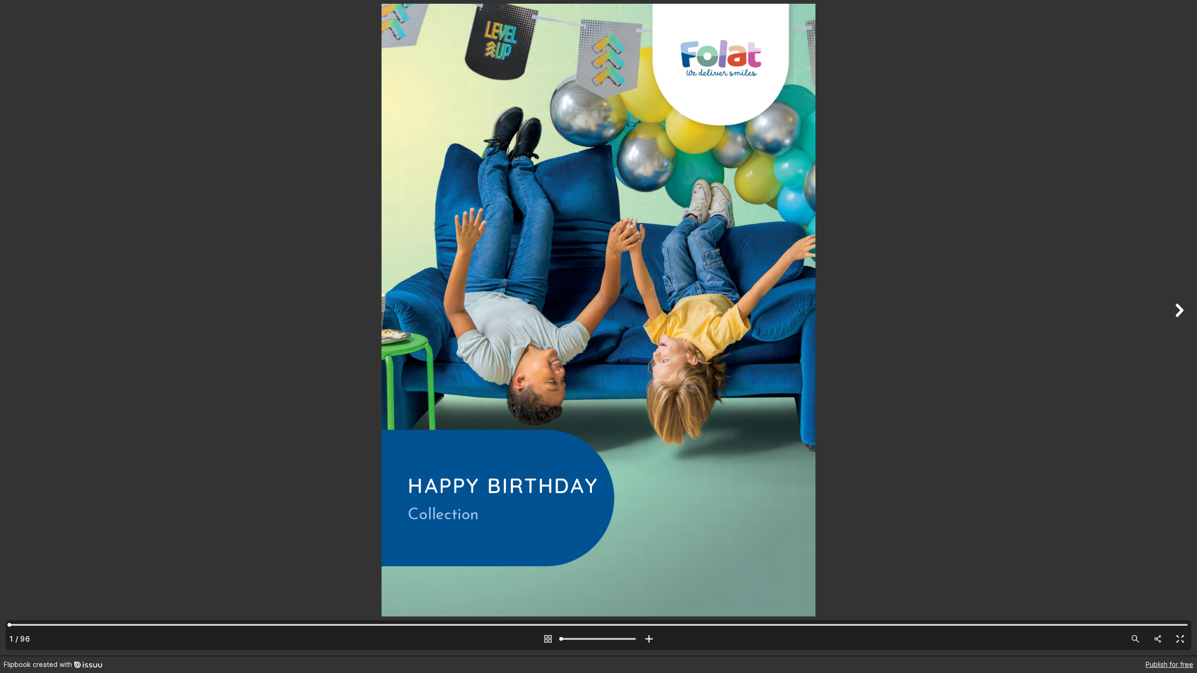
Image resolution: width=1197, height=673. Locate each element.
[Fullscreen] (1180, 639)
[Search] (1135, 639)
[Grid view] (548, 639)
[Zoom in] (649, 639)
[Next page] (1178, 328)
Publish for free (1169, 664)
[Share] (1157, 639)
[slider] (598, 639)
